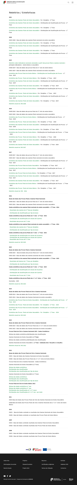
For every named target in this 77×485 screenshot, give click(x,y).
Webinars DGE (64, 464)
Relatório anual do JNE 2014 (17, 284)
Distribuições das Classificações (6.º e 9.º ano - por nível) (25, 392)
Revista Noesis (7, 468)
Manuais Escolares (27, 464)
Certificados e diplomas (48, 464)
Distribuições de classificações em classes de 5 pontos (26, 218)
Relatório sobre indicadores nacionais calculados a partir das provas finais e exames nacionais (37, 63)
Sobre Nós (6, 460)
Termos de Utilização (47, 468)
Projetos (25, 460)
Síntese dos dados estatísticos (18, 367)
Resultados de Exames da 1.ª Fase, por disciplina (24, 261)
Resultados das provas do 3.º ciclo (20, 221)
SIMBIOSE (31, 479)
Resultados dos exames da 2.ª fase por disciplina (24, 210)
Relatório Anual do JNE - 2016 (18, 191)
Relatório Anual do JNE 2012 (17, 345)
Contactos (63, 468)
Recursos (44, 460)
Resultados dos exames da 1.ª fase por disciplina (24, 227)
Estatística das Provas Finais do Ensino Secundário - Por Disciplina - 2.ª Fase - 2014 (34, 305)
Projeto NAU (26, 468)
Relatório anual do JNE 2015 (17, 242)
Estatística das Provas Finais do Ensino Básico (23, 78)
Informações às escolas (10, 464)
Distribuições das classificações (18, 369)
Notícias (63, 460)
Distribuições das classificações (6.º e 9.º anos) (23, 390)
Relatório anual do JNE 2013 (17, 315)
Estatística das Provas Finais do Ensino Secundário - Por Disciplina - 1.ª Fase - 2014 (34, 312)
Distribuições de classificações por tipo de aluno (24, 213)
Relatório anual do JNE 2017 (17, 147)
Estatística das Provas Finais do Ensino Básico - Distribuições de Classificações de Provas (35, 73)
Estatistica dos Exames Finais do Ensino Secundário (24, 23)
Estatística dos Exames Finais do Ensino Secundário (24, 20)
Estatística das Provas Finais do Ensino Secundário (24, 165)
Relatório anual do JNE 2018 (17, 103)
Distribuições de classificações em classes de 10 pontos (26, 235)
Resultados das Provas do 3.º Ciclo (20, 239)
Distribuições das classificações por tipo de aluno (23, 371)
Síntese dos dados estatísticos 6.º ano (20, 386)
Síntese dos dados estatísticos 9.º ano (20, 388)
